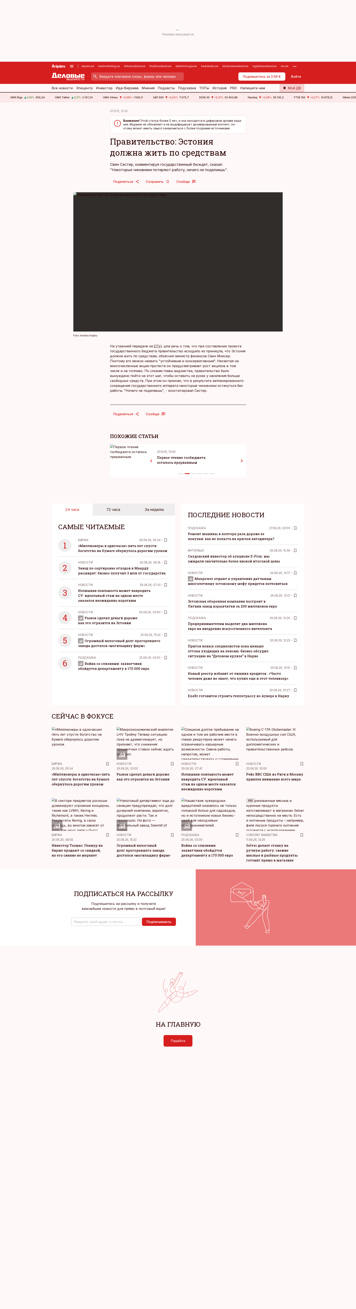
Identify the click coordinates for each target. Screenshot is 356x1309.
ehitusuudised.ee (134, 66)
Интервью (196, 550)
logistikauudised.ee (265, 66)
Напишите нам (252, 88)
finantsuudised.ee (160, 66)
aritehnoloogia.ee (186, 66)
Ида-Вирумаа (127, 88)
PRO (233, 88)
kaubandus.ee (209, 66)
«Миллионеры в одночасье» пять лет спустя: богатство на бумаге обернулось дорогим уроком (81, 779)
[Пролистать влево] (151, 461)
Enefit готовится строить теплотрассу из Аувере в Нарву (238, 696)
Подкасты (166, 88)
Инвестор (104, 88)
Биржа (83, 540)
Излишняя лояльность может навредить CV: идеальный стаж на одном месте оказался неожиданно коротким (114, 595)
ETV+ (158, 346)
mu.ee (284, 66)
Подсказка (187, 88)
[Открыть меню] (72, 66)
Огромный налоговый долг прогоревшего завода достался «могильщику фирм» (143, 850)
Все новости (62, 88)
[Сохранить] (165, 540)
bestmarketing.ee (109, 66)
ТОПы (204, 88)
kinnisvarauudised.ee (235, 66)
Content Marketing (262, 835)
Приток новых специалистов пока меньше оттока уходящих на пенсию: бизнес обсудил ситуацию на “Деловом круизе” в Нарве (228, 651)
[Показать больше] (294, 66)
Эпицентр (84, 88)
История (219, 88)
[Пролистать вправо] (242, 461)
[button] (105, 922)
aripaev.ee (87, 66)
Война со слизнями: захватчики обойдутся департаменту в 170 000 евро (207, 850)
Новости (85, 562)
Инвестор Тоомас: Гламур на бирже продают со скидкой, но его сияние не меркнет (77, 850)
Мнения (148, 88)
